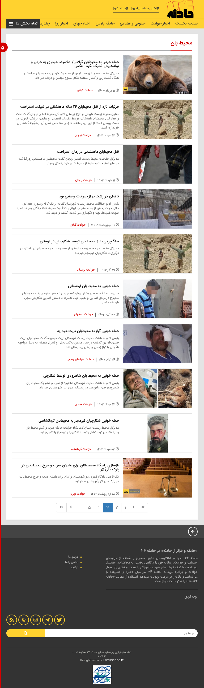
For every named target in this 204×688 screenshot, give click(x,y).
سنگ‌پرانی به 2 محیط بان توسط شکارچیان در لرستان (79, 241)
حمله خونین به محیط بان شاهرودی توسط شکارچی (81, 376)
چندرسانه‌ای (40, 23)
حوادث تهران (77, 493)
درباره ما (73, 556)
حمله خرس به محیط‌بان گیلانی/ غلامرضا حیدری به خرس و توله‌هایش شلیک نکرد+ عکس (75, 64)
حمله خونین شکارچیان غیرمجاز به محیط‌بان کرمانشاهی (79, 421)
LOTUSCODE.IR (113, 660)
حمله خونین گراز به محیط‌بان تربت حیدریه (88, 331)
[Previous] (133, 507)
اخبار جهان (81, 23)
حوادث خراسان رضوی (80, 359)
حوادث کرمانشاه (81, 449)
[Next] (70, 507)
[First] (143, 507)
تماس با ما (71, 562)
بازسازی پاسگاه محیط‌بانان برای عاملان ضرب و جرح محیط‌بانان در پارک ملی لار (70, 467)
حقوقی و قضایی (132, 23)
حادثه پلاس (105, 23)
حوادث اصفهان (83, 314)
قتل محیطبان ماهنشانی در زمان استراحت (88, 152)
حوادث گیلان (84, 90)
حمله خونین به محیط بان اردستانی (93, 286)
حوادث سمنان (83, 404)
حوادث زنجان (82, 135)
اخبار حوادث (160, 23)
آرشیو (74, 567)
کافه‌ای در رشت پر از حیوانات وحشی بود (89, 196)
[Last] (61, 507)
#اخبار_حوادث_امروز (145, 8)
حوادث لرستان (86, 269)
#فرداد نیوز (120, 8)
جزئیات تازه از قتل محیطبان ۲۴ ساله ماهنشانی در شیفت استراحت (69, 107)
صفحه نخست (186, 23)
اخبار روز (61, 23)
